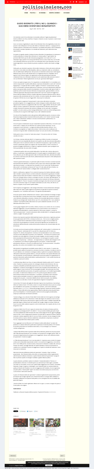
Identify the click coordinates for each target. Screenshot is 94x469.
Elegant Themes (19, 465)
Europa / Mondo (54, 13)
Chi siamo (66, 13)
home (26, 13)
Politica (32, 13)
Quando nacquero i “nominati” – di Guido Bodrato (34, 429)
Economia (42, 13)
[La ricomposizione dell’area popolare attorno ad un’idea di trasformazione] (70, 49)
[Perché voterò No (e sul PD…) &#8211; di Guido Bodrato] (20, 422)
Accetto (49, 465)
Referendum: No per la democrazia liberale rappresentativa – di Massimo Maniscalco (51, 430)
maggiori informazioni (60, 463)
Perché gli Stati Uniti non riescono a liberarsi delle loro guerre (78, 76)
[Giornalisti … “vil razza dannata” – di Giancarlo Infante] (70, 68)
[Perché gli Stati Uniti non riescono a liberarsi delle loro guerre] (70, 75)
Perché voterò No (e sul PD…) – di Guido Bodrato (19, 428)
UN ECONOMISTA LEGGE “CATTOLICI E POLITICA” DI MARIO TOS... (32, 2)
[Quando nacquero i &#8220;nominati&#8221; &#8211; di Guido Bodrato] (36, 422)
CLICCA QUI (25, 288)
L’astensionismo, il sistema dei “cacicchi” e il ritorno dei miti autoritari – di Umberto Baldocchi (78, 60)
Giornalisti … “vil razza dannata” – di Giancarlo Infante (78, 69)
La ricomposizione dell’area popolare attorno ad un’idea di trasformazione (78, 50)
